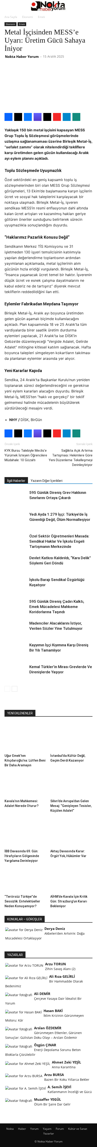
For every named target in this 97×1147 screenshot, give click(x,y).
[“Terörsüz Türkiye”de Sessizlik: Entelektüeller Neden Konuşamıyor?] (26, 878)
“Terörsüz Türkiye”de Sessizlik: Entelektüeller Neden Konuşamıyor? (22, 901)
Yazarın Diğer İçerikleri (46, 481)
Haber (22, 1129)
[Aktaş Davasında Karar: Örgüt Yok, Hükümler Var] (71, 832)
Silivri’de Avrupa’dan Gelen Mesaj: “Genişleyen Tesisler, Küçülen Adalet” (71, 805)
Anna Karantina (64, 1067)
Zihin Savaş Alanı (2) (60, 969)
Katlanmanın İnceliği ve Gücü (70, 1092)
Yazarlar (48, 1133)
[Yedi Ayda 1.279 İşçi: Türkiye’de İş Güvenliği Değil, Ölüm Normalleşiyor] (16, 519)
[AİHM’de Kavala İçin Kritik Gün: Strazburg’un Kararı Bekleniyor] (71, 878)
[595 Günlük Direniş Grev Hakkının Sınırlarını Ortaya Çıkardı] (16, 498)
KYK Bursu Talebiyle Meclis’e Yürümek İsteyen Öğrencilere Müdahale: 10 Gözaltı (26, 455)
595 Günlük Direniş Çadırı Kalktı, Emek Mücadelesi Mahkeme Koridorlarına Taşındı (56, 606)
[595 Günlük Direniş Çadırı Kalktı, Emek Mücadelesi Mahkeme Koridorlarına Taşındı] (16, 607)
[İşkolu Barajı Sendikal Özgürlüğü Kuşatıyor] (16, 585)
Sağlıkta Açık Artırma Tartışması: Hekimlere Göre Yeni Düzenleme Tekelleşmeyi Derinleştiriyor (70, 458)
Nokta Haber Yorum (22, 56)
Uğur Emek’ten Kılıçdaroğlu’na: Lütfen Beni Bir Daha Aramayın (25, 760)
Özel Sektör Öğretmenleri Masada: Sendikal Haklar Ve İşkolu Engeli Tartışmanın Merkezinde (59, 541)
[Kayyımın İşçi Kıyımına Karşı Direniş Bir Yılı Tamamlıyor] (16, 650)
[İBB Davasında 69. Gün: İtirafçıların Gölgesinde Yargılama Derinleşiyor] (26, 832)
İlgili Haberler (16, 481)
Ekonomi (27, 17)
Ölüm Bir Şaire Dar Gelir (52, 1104)
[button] (7, 6)
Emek (41, 17)
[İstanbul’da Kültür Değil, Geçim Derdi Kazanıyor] (71, 737)
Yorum (34, 1129)
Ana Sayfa (11, 17)
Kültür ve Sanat (77, 1129)
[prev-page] (7, 689)
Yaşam (47, 1129)
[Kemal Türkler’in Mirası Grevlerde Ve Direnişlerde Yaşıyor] (16, 672)
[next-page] (14, 689)
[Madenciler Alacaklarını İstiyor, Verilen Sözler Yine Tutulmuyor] (16, 628)
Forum (60, 1129)
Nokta (10, 1129)
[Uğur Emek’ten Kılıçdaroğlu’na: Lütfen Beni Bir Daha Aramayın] (26, 737)
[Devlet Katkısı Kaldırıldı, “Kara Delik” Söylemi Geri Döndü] (16, 563)
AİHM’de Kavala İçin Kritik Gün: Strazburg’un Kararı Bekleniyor (68, 901)
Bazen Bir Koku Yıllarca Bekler (66, 1079)
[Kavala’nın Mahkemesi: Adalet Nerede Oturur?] (26, 782)
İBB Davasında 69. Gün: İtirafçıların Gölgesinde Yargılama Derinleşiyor (22, 856)
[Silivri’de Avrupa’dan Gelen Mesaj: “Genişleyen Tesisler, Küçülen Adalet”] (71, 782)
